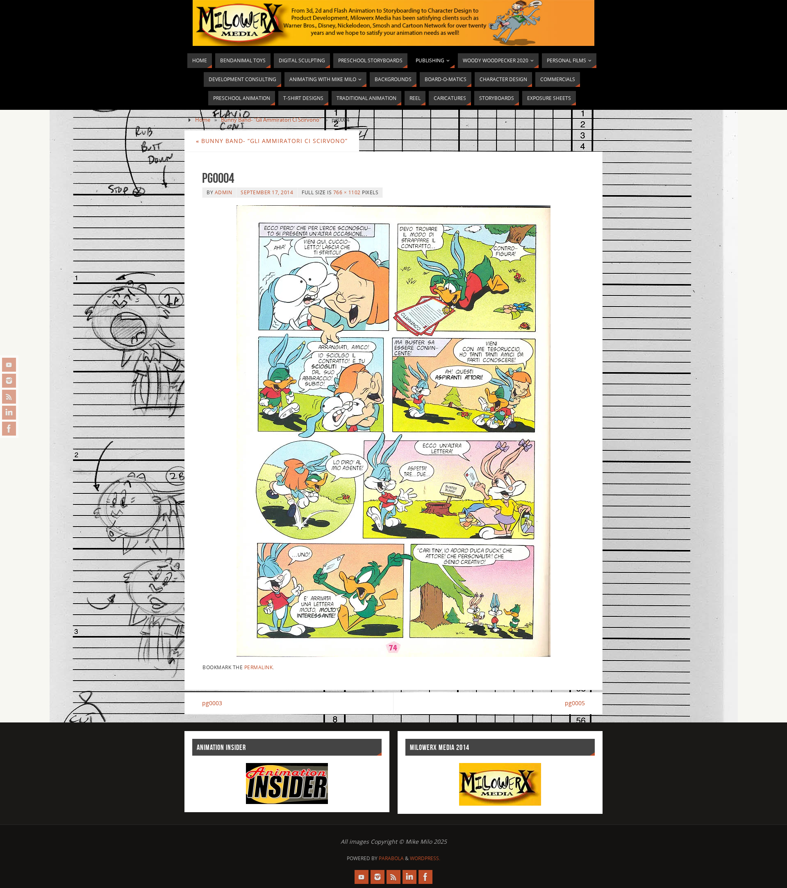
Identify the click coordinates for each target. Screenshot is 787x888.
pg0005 (575, 703)
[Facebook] (9, 429)
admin (223, 192)
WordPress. (425, 858)
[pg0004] (393, 431)
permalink (258, 667)
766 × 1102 (347, 192)
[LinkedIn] (9, 413)
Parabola (391, 858)
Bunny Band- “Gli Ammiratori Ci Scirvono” (272, 141)
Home (202, 119)
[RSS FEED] (9, 397)
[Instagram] (9, 381)
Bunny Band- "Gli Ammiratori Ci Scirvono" (271, 119)
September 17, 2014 (267, 192)
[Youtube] (9, 365)
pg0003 (212, 703)
